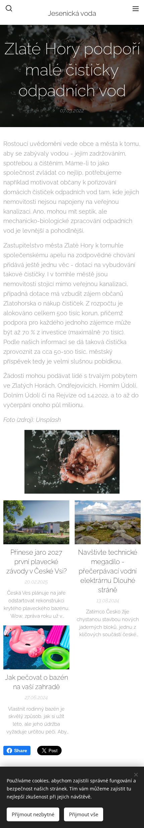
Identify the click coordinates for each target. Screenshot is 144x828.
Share (20, 750)
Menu (135, 8)
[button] (9, 8)
